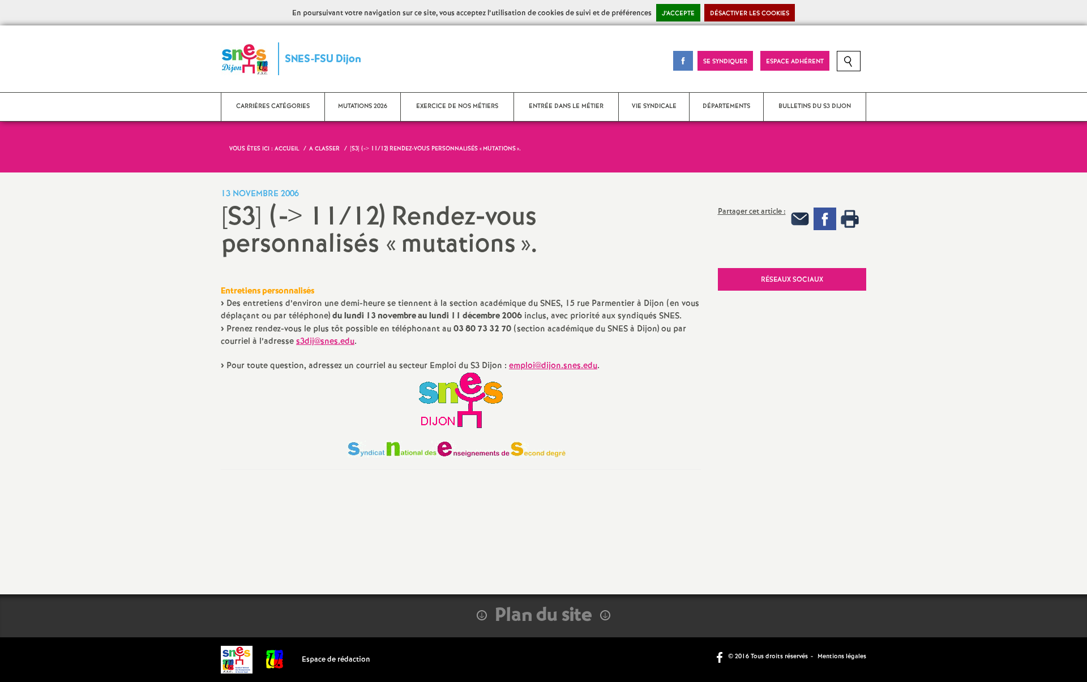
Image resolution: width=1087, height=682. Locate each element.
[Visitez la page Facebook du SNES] (720, 656)
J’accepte (678, 13)
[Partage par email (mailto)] (800, 218)
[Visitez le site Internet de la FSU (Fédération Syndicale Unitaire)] (275, 659)
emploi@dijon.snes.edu (553, 366)
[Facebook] (825, 218)
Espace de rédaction (336, 659)
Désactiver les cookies (749, 13)
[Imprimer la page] (849, 218)
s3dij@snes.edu (325, 341)
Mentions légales (842, 656)
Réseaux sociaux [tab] (792, 279)
